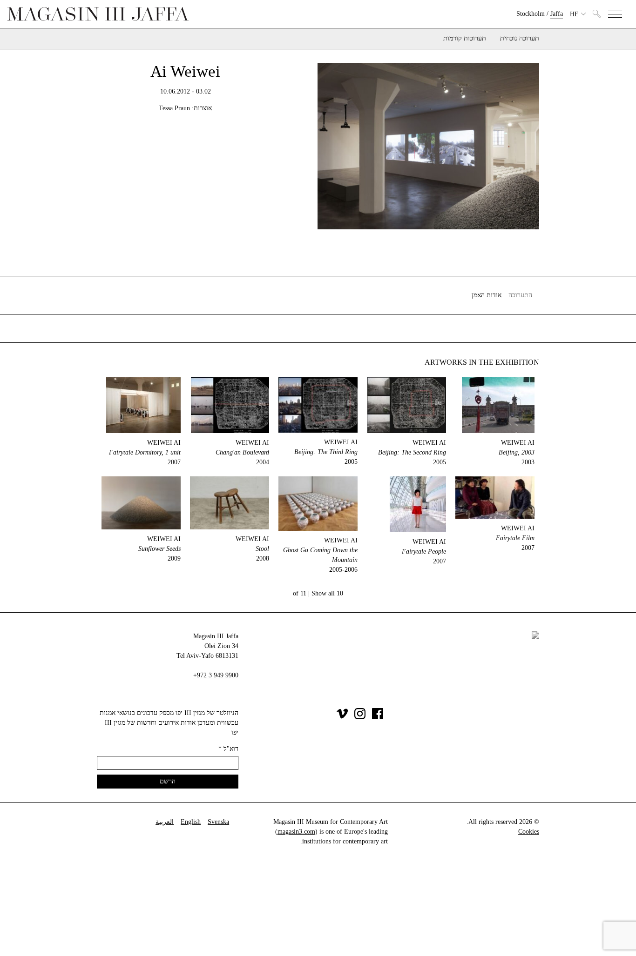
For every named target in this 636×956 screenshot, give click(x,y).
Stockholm (530, 13)
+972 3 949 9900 (215, 675)
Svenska (218, 821)
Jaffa (556, 13)
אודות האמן (486, 295)
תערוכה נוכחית (519, 38)
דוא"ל (228, 748)
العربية (165, 821)
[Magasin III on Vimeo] (342, 717)
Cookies (528, 831)
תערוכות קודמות (464, 38)
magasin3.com (296, 831)
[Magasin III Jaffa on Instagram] (359, 717)
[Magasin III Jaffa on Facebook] (377, 717)
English (191, 821)
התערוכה (520, 295)
